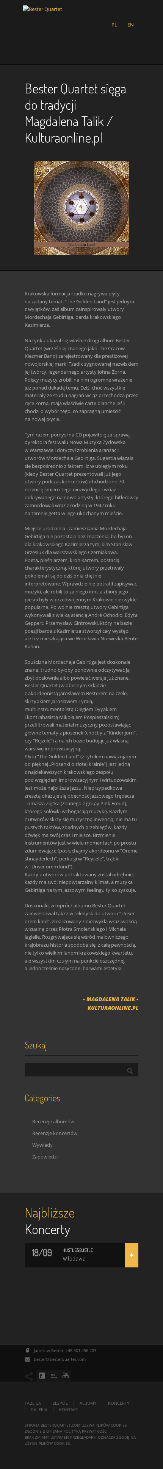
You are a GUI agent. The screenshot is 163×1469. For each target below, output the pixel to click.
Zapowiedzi (45, 1156)
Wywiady (42, 1144)
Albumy (88, 1403)
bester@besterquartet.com (60, 1359)
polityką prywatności (85, 1431)
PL (114, 24)
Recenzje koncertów (54, 1133)
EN (130, 24)
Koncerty (118, 1403)
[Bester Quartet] (42, 17)
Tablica (33, 1403)
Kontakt (68, 1409)
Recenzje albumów (53, 1121)
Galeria (39, 1409)
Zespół (60, 1403)
